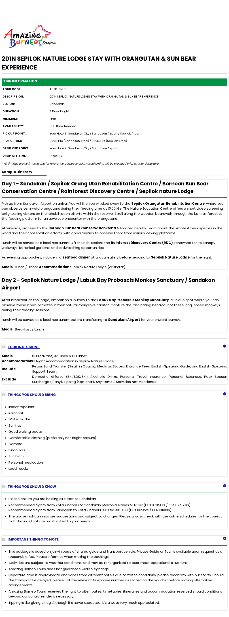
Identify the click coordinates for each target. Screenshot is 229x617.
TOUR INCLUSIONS (24, 347)
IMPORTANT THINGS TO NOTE (33, 539)
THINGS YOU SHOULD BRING (32, 394)
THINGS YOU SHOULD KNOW (32, 486)
